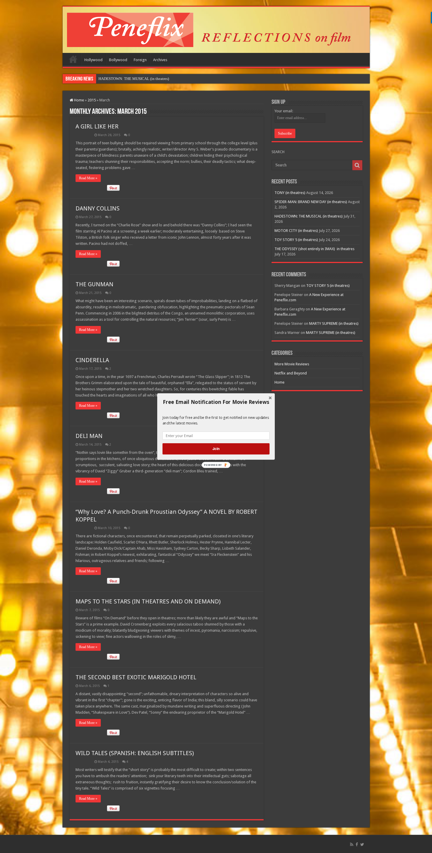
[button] (216, 402)
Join (216, 448)
